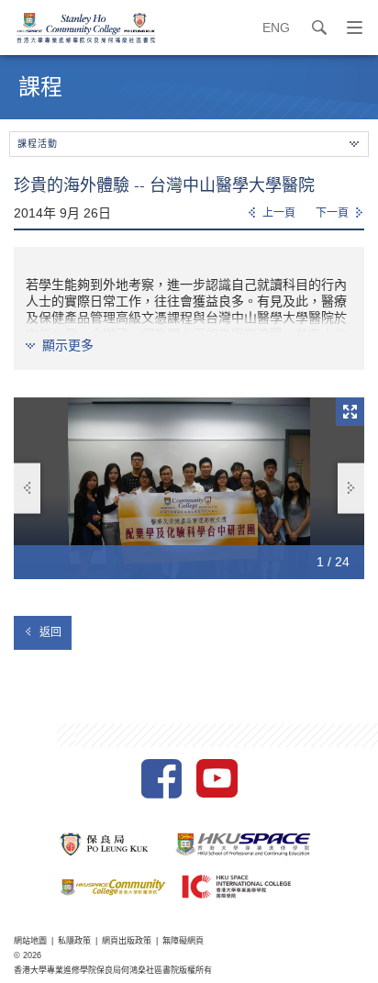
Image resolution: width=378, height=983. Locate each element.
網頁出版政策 (126, 940)
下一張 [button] (351, 488)
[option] (189, 487)
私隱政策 (74, 940)
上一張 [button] (27, 488)
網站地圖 (30, 940)
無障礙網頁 (183, 940)
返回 (50, 632)
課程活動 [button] (37, 144)
